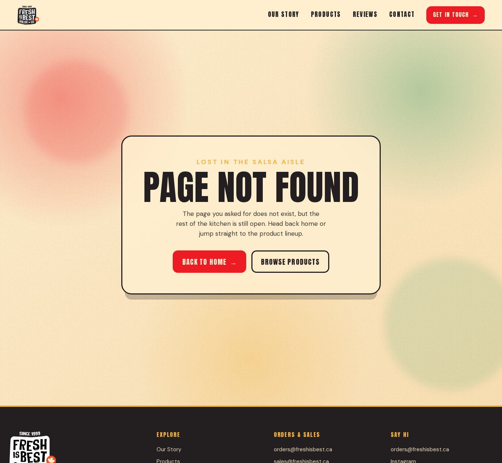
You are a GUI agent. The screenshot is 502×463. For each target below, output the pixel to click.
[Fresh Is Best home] (28, 15)
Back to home (209, 262)
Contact (402, 14)
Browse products (290, 262)
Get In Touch (455, 14)
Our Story (283, 14)
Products (326, 14)
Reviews (365, 14)
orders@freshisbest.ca (303, 449)
